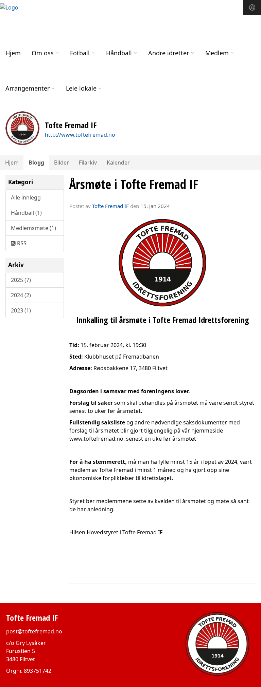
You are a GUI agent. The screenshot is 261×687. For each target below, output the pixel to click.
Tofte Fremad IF (110, 206)
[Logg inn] (252, 7)
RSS (21, 243)
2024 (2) (21, 295)
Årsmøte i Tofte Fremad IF (133, 184)
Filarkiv (88, 162)
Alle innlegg (26, 197)
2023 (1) (21, 310)
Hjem (13, 53)
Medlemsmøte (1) (33, 228)
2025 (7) (21, 280)
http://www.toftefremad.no (80, 134)
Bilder (61, 162)
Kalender (118, 162)
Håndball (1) (26, 212)
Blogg (36, 162)
